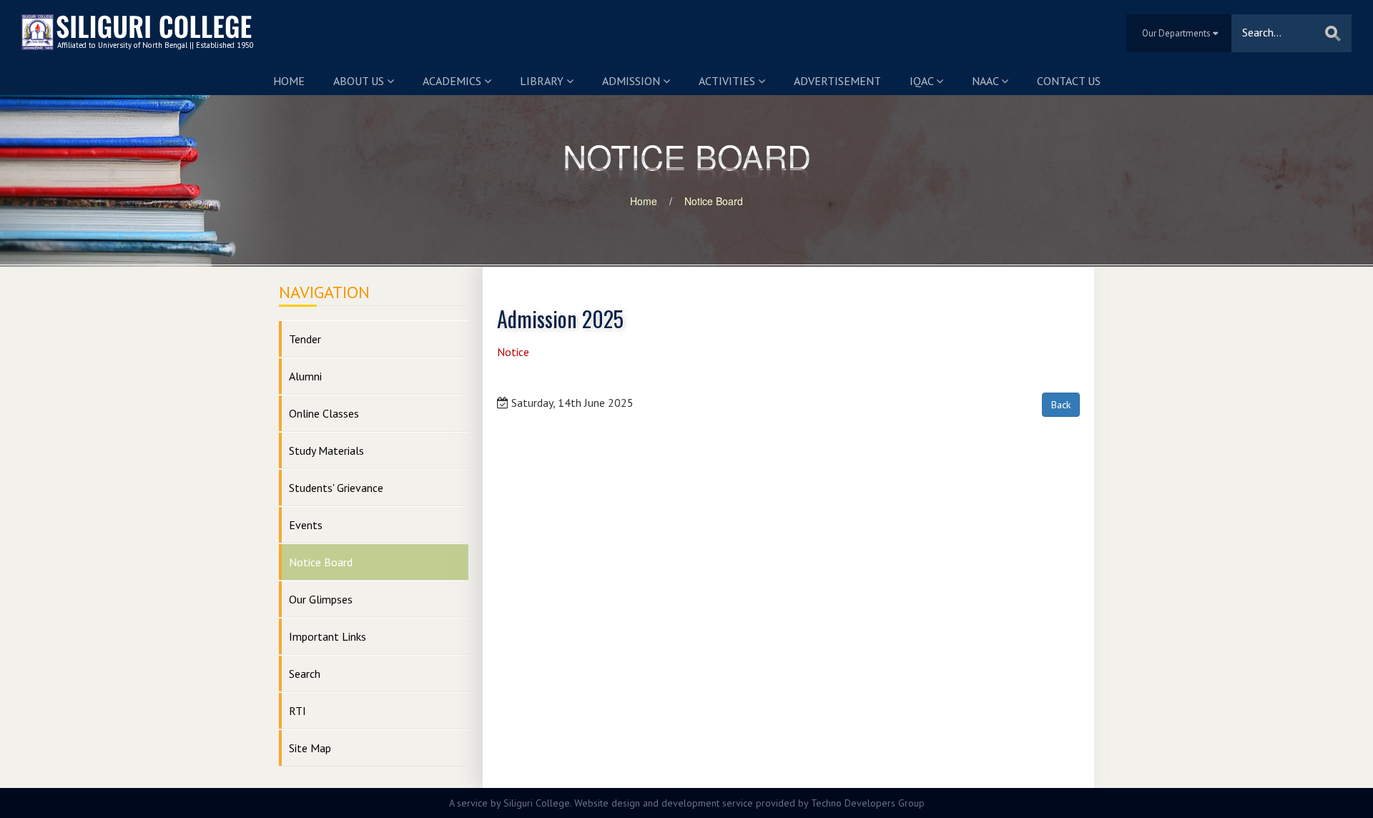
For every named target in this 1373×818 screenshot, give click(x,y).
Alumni (305, 376)
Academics (453, 81)
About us (360, 81)
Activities (728, 81)
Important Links (327, 636)
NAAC (986, 81)
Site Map (310, 748)
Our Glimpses (321, 599)
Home (289, 81)
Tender (305, 339)
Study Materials (326, 450)
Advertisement (837, 81)
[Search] (1333, 33)
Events (306, 525)
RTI (297, 711)
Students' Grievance (336, 488)
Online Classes (324, 413)
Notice (513, 352)
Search (304, 673)
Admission (632, 81)
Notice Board (713, 201)
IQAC (923, 81)
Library (543, 81)
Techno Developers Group (868, 803)
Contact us (1069, 81)
